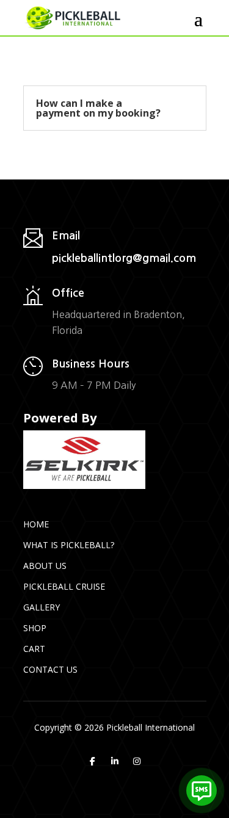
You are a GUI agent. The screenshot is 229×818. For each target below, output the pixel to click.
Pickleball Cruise (64, 586)
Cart (34, 648)
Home (36, 524)
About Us (45, 565)
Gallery (41, 607)
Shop (34, 628)
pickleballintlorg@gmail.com (124, 258)
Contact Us (50, 669)
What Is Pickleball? (68, 545)
